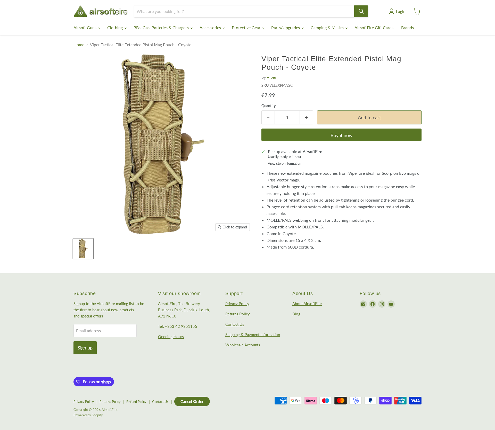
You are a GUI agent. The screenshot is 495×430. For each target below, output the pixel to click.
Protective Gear (246, 27)
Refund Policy (136, 402)
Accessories (211, 27)
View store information (284, 163)
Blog (296, 314)
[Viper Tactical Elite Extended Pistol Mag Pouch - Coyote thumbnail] (83, 248)
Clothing (115, 27)
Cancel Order (192, 401)
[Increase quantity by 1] (306, 117)
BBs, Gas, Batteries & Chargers (162, 27)
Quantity (268, 106)
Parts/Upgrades (286, 27)
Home (78, 44)
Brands (407, 27)
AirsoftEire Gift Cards (373, 27)
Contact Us (234, 324)
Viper (271, 77)
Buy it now (341, 135)
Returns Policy (237, 314)
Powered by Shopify (88, 415)
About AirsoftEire (307, 303)
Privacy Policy (237, 303)
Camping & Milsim (328, 27)
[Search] (361, 11)
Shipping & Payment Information (252, 334)
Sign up (85, 348)
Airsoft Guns (85, 27)
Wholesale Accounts (242, 345)
